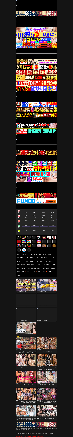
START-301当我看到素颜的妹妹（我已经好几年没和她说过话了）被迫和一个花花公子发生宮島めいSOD (46, 369)
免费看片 (38, 268)
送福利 (54, 254)
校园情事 (34, 230)
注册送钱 (44, 254)
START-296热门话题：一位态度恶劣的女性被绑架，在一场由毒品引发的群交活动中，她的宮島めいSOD (46, 403)
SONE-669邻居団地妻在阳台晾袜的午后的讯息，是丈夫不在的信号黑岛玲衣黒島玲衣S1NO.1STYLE (46, 386)
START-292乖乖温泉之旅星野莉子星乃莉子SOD (46, 351)
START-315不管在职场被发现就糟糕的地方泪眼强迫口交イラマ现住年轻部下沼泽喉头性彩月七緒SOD (26, 403)
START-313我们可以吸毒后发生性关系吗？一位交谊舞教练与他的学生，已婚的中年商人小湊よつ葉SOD (26, 352)
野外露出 (52, 217)
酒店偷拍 (54, 257)
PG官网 (22, 254)
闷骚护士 (52, 222)
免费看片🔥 (33, 264)
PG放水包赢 (36, 257)
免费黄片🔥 (48, 264)
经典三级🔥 (19, 271)
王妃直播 (22, 261)
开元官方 (18, 268)
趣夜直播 (36, 261)
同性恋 (53, 228)
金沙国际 (28, 268)
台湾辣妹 (26, 215)
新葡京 (18, 257)
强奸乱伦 (34, 210)
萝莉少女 (52, 210)
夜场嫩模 (41, 261)
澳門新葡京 (23, 264)
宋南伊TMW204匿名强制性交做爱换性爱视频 (46, 418)
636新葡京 (38, 264)
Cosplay (43, 212)
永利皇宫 (28, 264)
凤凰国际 (31, 257)
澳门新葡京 (50, 261)
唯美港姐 (43, 215)
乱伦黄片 (27, 261)
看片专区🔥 (35, 271)
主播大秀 (18, 261)
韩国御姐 (34, 215)
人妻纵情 (43, 230)
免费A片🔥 (24, 271)
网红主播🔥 (19, 275)
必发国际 (45, 261)
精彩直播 (45, 257)
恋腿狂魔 (52, 220)
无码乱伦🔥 (54, 264)
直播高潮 (41, 257)
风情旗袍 (26, 222)
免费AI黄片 (50, 271)
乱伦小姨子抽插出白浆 (21, 335)
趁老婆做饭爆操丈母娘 (21, 291)
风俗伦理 (52, 230)
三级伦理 (26, 212)
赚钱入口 (39, 271)
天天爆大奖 (23, 268)
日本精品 (34, 212)
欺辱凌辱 (26, 217)
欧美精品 (43, 210)
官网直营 (31, 254)
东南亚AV (52, 215)
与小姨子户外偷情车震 (41, 291)
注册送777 (49, 254)
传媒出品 (26, 228)
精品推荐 (26, 210)
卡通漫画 (26, 225)
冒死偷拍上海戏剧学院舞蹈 (42, 306)
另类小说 (26, 233)
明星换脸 (34, 222)
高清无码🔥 (45, 271)
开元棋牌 (26, 254)
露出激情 (34, 225)
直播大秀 (47, 268)
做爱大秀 (43, 268)
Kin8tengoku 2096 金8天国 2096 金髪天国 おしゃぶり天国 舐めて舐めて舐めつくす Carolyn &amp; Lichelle (26, 386)
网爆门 (53, 225)
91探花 (35, 217)
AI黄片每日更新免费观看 (42, 320)
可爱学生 (43, 220)
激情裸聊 (43, 264)
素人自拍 (52, 212)
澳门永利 (35, 254)
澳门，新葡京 (33, 268)
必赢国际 (26, 257)
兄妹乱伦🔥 (29, 271)
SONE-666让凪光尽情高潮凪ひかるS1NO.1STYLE (24, 368)
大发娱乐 (18, 264)
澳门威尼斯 (53, 268)
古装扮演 (26, 220)
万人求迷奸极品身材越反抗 (22, 320)
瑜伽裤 (44, 222)
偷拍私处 (31, 261)
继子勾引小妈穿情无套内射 (22, 306)
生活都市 (26, 230)
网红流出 (43, 217)
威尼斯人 (18, 254)
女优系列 (34, 220)
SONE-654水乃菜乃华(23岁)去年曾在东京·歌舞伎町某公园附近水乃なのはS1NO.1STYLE (26, 419)
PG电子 (40, 254)
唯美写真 (43, 225)
